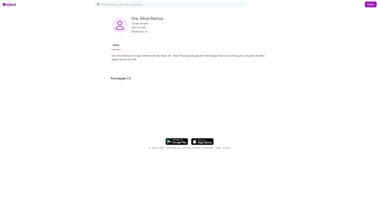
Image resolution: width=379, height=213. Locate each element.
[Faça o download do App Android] (176, 141)
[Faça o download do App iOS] (202, 141)
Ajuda (218, 148)
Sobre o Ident (158, 148)
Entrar (371, 4)
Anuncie (227, 148)
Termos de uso (173, 148)
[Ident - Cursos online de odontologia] (10, 4)
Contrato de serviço (191, 148)
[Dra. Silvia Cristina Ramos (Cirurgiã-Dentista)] (119, 25)
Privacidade (208, 148)
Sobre (116, 45)
